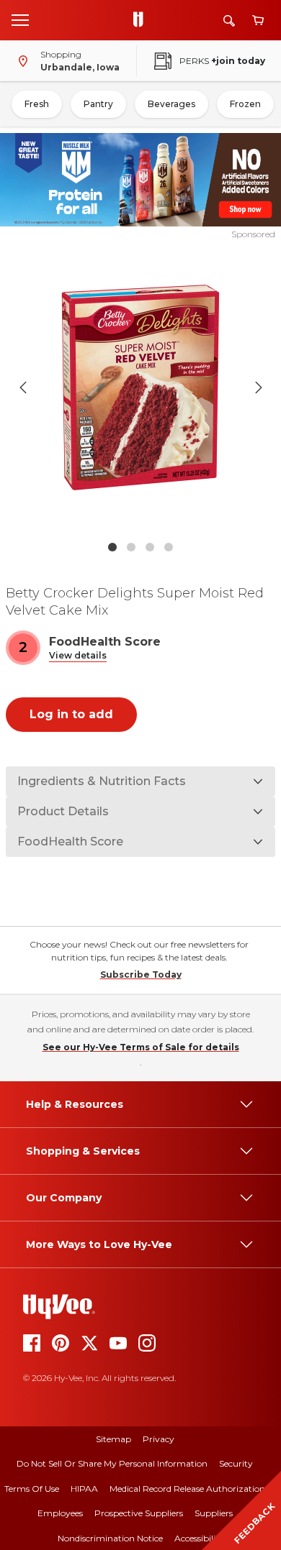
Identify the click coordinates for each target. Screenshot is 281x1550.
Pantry (98, 103)
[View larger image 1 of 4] (141, 387)
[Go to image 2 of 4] (131, 547)
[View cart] (257, 20)
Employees (60, 1513)
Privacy (158, 1439)
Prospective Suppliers (138, 1513)
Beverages (171, 103)
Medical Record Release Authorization (187, 1488)
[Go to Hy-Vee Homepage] (142, 20)
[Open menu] (20, 19)
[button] (78, 656)
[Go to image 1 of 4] (112, 547)
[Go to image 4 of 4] (168, 547)
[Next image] (258, 387)
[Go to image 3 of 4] (149, 547)
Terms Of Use (31, 1488)
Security (236, 1463)
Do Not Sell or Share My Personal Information (112, 1463)
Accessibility (199, 1538)
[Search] (229, 20)
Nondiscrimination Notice (110, 1538)
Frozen (245, 103)
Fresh (36, 103)
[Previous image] (23, 387)
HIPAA (84, 1488)
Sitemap (113, 1439)
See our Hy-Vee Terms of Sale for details (141, 1047)
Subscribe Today (141, 974)
